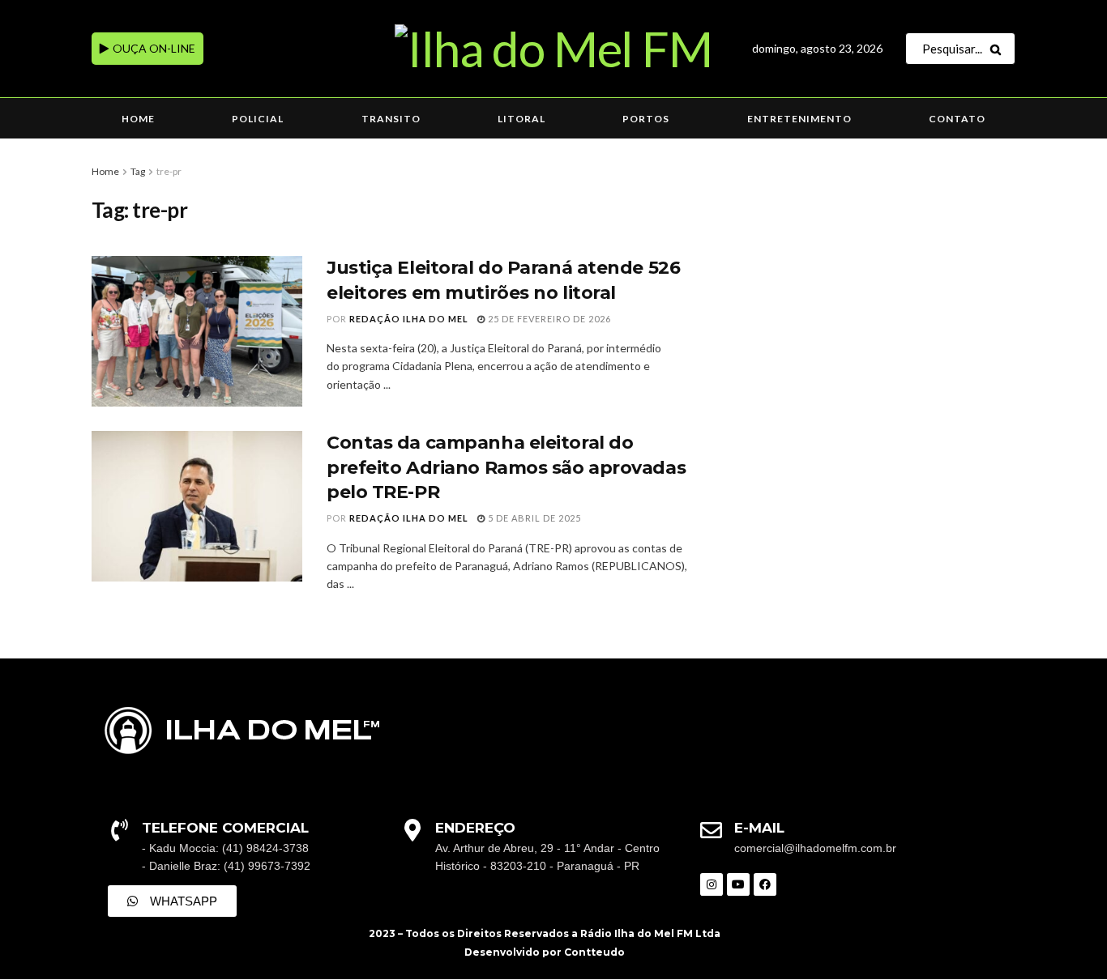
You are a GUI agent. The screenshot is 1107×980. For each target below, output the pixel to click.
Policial (258, 119)
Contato (957, 119)
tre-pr (169, 171)
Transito (391, 119)
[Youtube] (738, 884)
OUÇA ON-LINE (152, 48)
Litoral (521, 119)
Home (138, 119)
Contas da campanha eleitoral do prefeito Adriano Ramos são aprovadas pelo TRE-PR (506, 468)
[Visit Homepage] (553, 48)
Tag (137, 171)
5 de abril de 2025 (533, 518)
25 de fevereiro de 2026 (548, 318)
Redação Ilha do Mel (408, 318)
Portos (645, 119)
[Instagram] (711, 884)
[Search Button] (998, 48)
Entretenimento (799, 119)
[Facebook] (765, 884)
